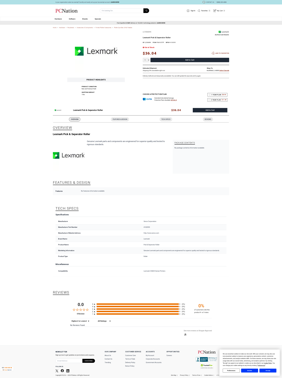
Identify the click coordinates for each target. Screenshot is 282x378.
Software (72, 19)
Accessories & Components (85, 27)
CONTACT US (210, 2)
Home (54, 27)
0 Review (84, 314)
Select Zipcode (224, 70)
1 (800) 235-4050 (221, 2)
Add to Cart (189, 60)
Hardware (58, 19)
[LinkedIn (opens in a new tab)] (68, 370)
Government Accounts (153, 362)
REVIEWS (208, 119)
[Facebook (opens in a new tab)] (62, 370)
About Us (108, 355)
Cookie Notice (208, 375)
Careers (169, 355)
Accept (268, 370)
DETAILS (174, 100)
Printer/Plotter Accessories (103, 27)
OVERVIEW (74, 119)
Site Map (173, 375)
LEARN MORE (115, 2)
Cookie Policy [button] (268, 363)
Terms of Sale (130, 359)
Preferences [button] (261, 365)
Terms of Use (196, 375)
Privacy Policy (184, 375)
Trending (108, 362)
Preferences (231, 370)
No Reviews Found (77, 325)
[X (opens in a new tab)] (57, 370)
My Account (150, 355)
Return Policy (129, 366)
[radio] (141, 304)
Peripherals (70, 27)
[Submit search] (146, 10)
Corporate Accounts (153, 359)
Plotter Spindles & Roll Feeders (123, 27)
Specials (98, 19)
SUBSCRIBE (89, 361)
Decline (249, 370)
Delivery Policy (130, 362)
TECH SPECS (165, 119)
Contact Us (108, 359)
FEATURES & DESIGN (120, 119)
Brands (85, 19)
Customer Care (130, 355)
